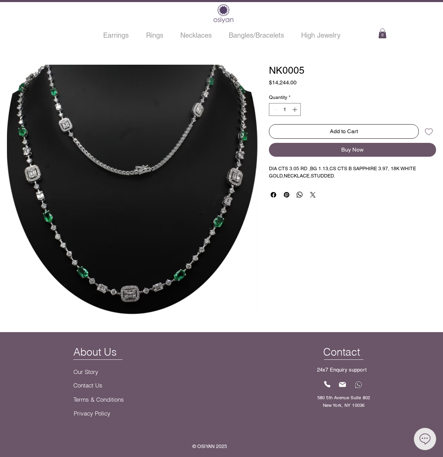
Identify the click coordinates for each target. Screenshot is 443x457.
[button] (382, 33)
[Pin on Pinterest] (286, 195)
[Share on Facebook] (273, 195)
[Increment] (295, 109)
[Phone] (327, 384)
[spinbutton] (285, 109)
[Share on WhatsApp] (300, 195)
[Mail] (342, 384)
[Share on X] (313, 195)
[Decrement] (274, 109)
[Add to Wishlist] (429, 131)
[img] (223, 23)
